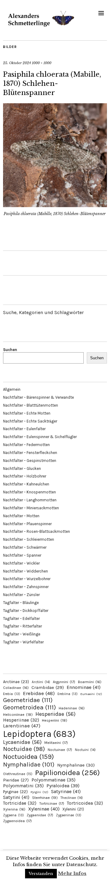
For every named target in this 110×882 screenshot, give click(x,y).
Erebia (11, 694)
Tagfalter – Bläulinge (21, 602)
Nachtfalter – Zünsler (21, 594)
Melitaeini (56, 743)
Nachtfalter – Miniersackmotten (31, 508)
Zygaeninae (68, 815)
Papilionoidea (67, 772)
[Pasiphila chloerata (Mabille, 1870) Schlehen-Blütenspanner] (55, 205)
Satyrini (16, 797)
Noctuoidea (28, 756)
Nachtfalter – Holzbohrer (24, 476)
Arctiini (41, 682)
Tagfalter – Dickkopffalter (25, 610)
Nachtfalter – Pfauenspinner (27, 524)
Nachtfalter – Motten (21, 516)
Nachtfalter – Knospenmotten (29, 492)
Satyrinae (66, 791)
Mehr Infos (72, 873)
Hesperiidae (55, 714)
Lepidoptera (39, 734)
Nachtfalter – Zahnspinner (26, 586)
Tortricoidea (85, 803)
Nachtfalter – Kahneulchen (26, 484)
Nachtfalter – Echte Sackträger (30, 421)
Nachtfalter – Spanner (22, 555)
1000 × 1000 (41, 63)
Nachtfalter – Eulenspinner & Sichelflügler (40, 436)
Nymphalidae (28, 764)
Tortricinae (51, 803)
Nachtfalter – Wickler (21, 563)
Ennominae (84, 687)
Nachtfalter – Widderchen (25, 571)
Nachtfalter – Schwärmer (24, 547)
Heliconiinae (18, 714)
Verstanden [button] (41, 873)
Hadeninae (72, 708)
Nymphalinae (76, 765)
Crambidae (47, 687)
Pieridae (16, 780)
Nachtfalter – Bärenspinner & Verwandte (38, 397)
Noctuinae (60, 750)
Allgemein (11, 389)
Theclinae (72, 798)
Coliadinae (16, 688)
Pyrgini (39, 792)
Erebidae (39, 693)
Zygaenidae (40, 815)
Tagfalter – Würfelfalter (23, 642)
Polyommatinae (53, 780)
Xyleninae (44, 809)
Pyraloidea (62, 786)
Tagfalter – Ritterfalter (22, 626)
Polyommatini (23, 786)
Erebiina (67, 694)
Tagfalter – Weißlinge (21, 634)
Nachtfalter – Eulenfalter (24, 428)
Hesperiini (54, 720)
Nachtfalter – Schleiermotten (28, 539)
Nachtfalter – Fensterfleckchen (30, 452)
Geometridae (28, 700)
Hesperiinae (21, 720)
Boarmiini (89, 682)
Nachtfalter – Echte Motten (26, 413)
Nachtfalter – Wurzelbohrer (26, 578)
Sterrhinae (45, 797)
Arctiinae (16, 681)
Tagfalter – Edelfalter (21, 618)
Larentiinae (21, 726)
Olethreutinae (17, 774)
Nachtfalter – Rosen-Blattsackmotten (36, 531)
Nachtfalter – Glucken (22, 468)
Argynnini (64, 682)
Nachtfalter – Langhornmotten (30, 500)
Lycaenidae (22, 742)
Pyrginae (15, 791)
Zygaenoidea (17, 821)
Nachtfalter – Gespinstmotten (29, 460)
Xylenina (14, 809)
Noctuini (85, 750)
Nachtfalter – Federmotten (26, 444)
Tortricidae (19, 803)
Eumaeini (91, 694)
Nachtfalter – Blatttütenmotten (30, 405)
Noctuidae (24, 748)
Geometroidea (29, 707)
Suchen (10, 349)
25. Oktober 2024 (17, 63)
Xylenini (73, 809)
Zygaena (13, 815)
